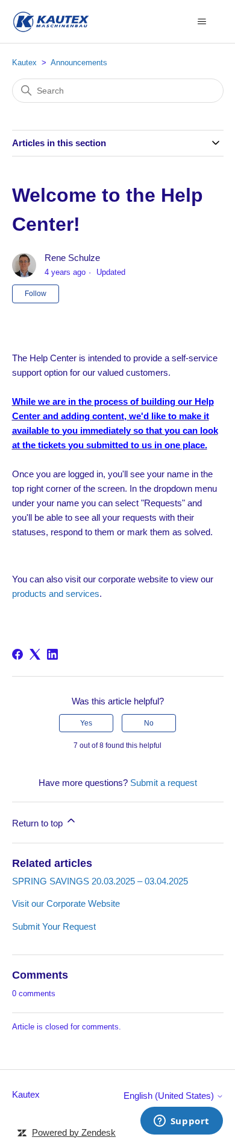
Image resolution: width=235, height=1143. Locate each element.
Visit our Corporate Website (66, 903)
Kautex (24, 62)
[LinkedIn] (52, 654)
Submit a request (163, 783)
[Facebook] (17, 654)
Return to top (38, 823)
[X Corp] (35, 654)
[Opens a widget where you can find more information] (181, 1122)
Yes (86, 723)
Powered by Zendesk (74, 1132)
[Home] (50, 21)
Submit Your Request (54, 926)
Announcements (79, 62)
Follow (35, 293)
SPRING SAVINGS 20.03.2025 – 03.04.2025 (100, 881)
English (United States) (170, 1095)
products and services (55, 593)
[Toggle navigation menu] (202, 21)
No (149, 723)
